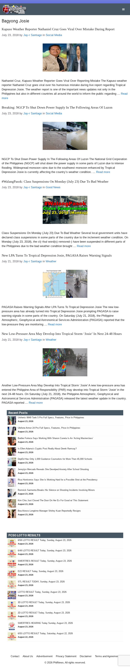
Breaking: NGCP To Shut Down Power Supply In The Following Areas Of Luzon (57, 107)
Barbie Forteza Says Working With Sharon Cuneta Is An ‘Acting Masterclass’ (55, 438)
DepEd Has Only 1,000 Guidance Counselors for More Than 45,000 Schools (55, 459)
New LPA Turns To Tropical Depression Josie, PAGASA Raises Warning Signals (57, 255)
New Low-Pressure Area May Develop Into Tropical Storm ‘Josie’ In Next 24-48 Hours (62, 334)
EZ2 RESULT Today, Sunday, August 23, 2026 (40, 571)
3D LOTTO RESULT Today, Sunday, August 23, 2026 (44, 602)
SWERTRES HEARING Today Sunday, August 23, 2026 (45, 623)
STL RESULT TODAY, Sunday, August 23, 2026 (41, 581)
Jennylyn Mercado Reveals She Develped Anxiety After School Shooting (53, 469)
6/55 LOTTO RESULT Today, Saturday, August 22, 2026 (45, 633)
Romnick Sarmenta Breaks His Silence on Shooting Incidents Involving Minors (56, 490)
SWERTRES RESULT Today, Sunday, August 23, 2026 (45, 561)
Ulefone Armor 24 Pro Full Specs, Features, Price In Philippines (49, 428)
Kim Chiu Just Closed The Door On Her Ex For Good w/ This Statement (53, 500)
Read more (103, 172)
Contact (15, 656)
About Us (28, 656)
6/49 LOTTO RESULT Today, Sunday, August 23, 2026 (44, 550)
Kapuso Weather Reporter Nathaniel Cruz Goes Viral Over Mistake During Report (58, 29)
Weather (51, 261)
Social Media (54, 35)
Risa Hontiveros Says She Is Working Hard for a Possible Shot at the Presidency (58, 479)
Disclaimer (86, 656)
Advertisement (44, 656)
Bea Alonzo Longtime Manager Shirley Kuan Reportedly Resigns (49, 510)
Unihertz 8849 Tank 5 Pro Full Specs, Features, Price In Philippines (51, 417)
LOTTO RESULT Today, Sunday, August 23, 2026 (42, 592)
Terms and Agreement (107, 656)
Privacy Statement (66, 656)
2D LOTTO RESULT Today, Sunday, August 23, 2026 (44, 612)
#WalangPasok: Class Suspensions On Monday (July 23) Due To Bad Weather (55, 181)
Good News (53, 187)
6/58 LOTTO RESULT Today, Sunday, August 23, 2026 (44, 540)
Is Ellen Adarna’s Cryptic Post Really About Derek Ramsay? (47, 448)
